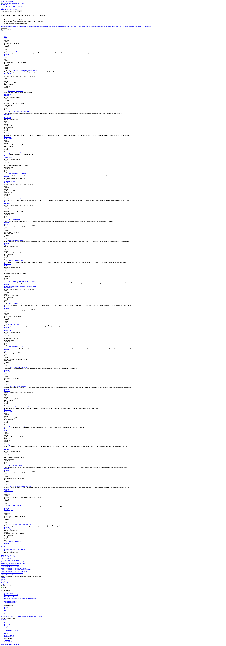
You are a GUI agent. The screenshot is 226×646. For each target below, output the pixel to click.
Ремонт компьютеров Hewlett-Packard (12, 573)
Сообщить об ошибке (7, 557)
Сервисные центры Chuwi (16, 346)
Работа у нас (8, 609)
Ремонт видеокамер (14, 219)
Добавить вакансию (10, 602)
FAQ (5, 610)
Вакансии (11, 8)
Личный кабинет (9, 635)
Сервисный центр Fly (14, 505)
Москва (3, 577)
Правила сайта (5, 616)
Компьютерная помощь (8, 26)
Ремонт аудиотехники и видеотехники (19, 111)
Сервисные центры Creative (16, 260)
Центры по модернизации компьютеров (13, 563)
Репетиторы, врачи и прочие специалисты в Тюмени (20, 598)
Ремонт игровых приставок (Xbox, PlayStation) (22, 281)
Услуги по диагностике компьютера (92, 26)
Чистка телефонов (13, 324)
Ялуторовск (4, 582)
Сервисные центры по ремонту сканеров (68, 26)
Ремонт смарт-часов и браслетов (17, 386)
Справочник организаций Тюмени (14, 549)
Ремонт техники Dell (7, 574)
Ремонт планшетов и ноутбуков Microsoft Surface (22, 70)
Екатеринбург (5, 581)
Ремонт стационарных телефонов (11, 566)
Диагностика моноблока (22, 26)
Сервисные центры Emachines (17, 173)
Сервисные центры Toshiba (16, 303)
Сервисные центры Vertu (15, 153)
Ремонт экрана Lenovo (14, 51)
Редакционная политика (36, 616)
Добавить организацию (8, 9)
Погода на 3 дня (9, 596)
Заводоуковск (5, 584)
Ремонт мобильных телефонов (10, 565)
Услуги (22, 8)
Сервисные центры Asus (15, 91)
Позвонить (7, 54)
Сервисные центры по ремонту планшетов (14, 568)
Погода (17, 8)
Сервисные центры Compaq (16, 426)
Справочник (4, 8)
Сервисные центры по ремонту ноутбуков (43, 26)
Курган (3, 579)
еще (25, 8)
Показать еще (5, 546)
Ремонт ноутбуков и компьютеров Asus (19, 486)
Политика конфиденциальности (19, 616)
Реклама (16, 557)
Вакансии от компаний (11, 595)
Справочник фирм (9, 593)
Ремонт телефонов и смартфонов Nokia (19, 406)
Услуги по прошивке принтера (112, 26)
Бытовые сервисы (9, 551)
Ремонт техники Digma (15, 465)
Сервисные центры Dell (15, 541)
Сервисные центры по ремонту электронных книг (16, 569)
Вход (16, 9)
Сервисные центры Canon (15, 240)
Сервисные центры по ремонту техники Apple (15, 571)
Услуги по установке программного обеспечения (136, 26)
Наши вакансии (9, 636)
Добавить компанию (10, 601)
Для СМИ (7, 612)
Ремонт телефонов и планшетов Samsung (20, 524)
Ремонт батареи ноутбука (15, 199)
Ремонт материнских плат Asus (17, 367)
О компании (8, 641)
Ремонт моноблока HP (14, 133)
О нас (6, 613)
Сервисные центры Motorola (16, 445)
